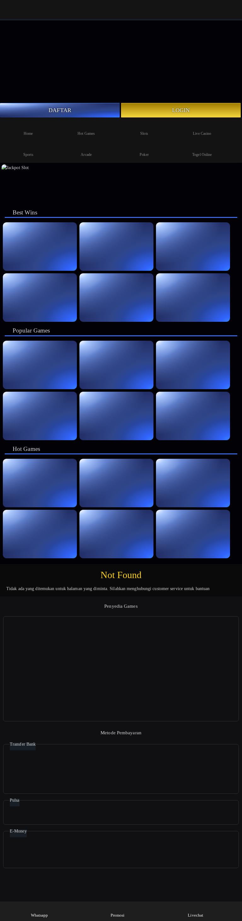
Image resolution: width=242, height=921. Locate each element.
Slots (144, 133)
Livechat (195, 915)
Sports (28, 154)
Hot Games (86, 133)
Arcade (86, 154)
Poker (144, 154)
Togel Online (202, 154)
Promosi (118, 915)
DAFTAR (60, 110)
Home (28, 133)
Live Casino (202, 133)
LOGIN (181, 110)
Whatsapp (39, 915)
